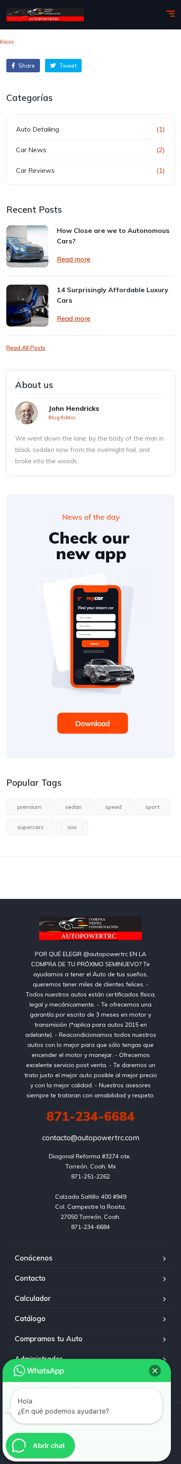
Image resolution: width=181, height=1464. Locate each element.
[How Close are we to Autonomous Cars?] (27, 246)
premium (29, 807)
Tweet (67, 65)
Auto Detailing (37, 129)
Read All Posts (25, 347)
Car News (31, 149)
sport (152, 807)
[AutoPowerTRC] (45, 14)
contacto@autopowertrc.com (90, 1137)
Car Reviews (35, 170)
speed (113, 807)
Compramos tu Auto (49, 1338)
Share (26, 65)
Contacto (30, 1278)
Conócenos (34, 1257)
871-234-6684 (90, 1116)
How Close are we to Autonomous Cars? (113, 235)
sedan (73, 807)
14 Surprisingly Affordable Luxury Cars (112, 294)
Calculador (33, 1298)
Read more (73, 259)
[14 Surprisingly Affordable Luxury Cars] (27, 306)
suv (72, 827)
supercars (30, 827)
